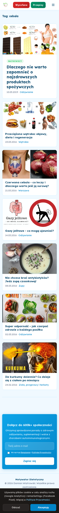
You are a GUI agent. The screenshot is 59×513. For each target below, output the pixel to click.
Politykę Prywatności (41, 452)
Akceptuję (43, 507)
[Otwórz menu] (53, 5)
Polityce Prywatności (38, 499)
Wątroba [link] (23, 142)
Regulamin (26, 452)
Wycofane (21, 5)
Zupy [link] (21, 285)
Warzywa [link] (23, 190)
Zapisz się (29, 461)
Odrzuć (16, 507)
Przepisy (38, 5)
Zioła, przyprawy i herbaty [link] (34, 384)
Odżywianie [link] (26, 92)
